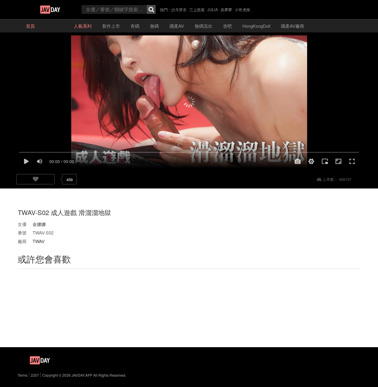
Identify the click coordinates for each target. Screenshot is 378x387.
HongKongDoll (256, 26)
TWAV (38, 241)
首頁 (30, 26)
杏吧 (227, 26)
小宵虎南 (242, 9)
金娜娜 (39, 224)
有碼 (135, 26)
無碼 (154, 26)
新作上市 (111, 26)
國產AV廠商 (292, 26)
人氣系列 (83, 26)
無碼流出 (203, 26)
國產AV (177, 26)
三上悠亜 (197, 9)
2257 (35, 375)
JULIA (212, 9)
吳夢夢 (226, 9)
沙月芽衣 (179, 9)
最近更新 (54, 26)
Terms (22, 375)
